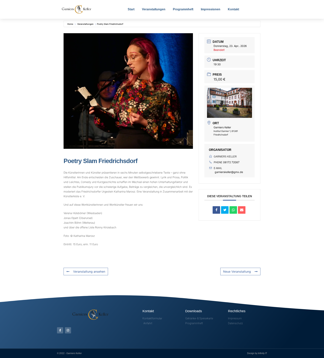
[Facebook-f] (60, 330)
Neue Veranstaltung (237, 271)
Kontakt (233, 9)
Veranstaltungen (153, 9)
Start (131, 9)
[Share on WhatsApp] (233, 210)
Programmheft (183, 9)
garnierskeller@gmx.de (229, 172)
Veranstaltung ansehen (89, 271)
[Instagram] (68, 330)
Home (70, 24)
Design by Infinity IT (257, 353)
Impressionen (210, 9)
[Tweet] (225, 210)
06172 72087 (231, 162)
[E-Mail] (241, 210)
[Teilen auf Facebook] (216, 210)
